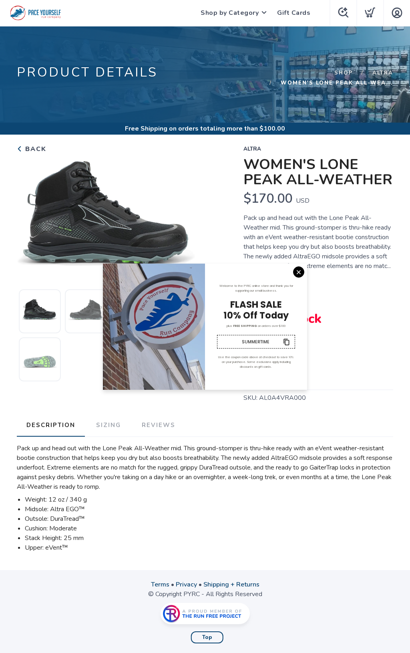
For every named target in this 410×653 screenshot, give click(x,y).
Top (207, 637)
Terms (160, 584)
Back (34, 149)
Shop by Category (230, 12)
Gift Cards (293, 12)
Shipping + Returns (231, 584)
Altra (382, 73)
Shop (343, 73)
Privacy (186, 584)
